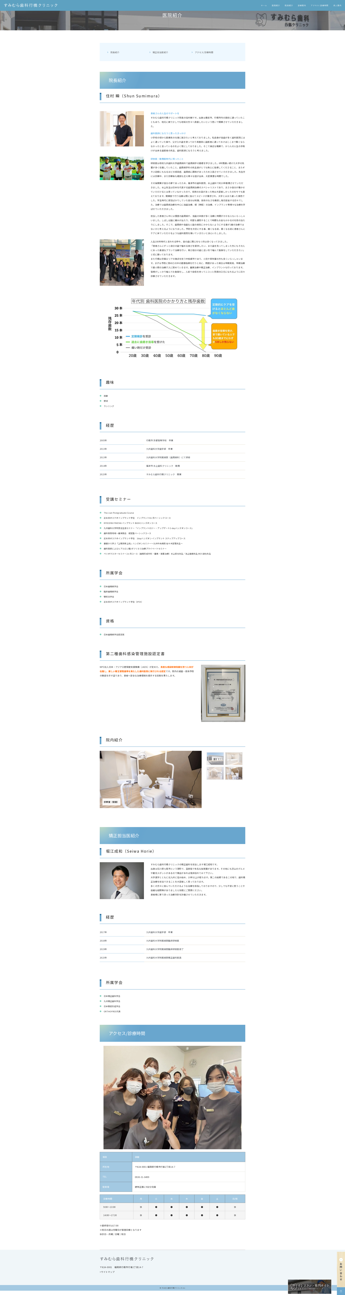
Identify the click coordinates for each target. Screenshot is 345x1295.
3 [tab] (208, 768)
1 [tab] (208, 754)
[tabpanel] (151, 779)
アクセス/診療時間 (204, 52)
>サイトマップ (107, 1271)
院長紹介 (115, 52)
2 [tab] (227, 754)
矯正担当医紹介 (160, 52)
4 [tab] (227, 768)
